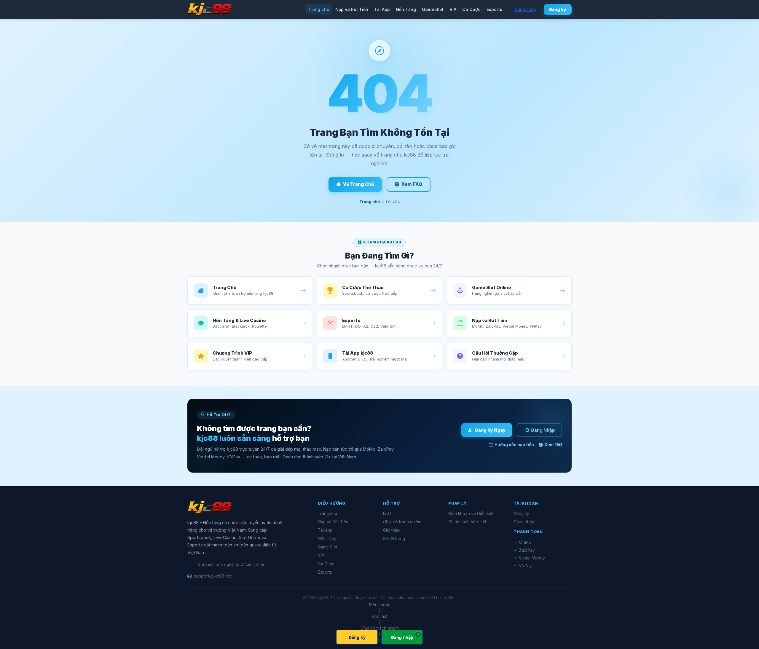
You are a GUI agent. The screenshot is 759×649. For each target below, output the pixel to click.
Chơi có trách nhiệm (402, 521)
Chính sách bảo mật (467, 521)
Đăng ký (557, 9)
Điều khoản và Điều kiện (471, 513)
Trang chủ (318, 9)
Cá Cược (471, 9)
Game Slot (433, 9)
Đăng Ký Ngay (490, 430)
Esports (494, 9)
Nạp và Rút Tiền (351, 9)
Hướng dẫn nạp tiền (514, 444)
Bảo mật (380, 616)
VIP (452, 9)
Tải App (382, 9)
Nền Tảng (406, 9)
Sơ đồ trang (394, 538)
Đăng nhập (525, 9)
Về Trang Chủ (358, 184)
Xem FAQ (411, 184)
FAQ (387, 513)
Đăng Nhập (543, 430)
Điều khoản (379, 604)
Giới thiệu (392, 530)
